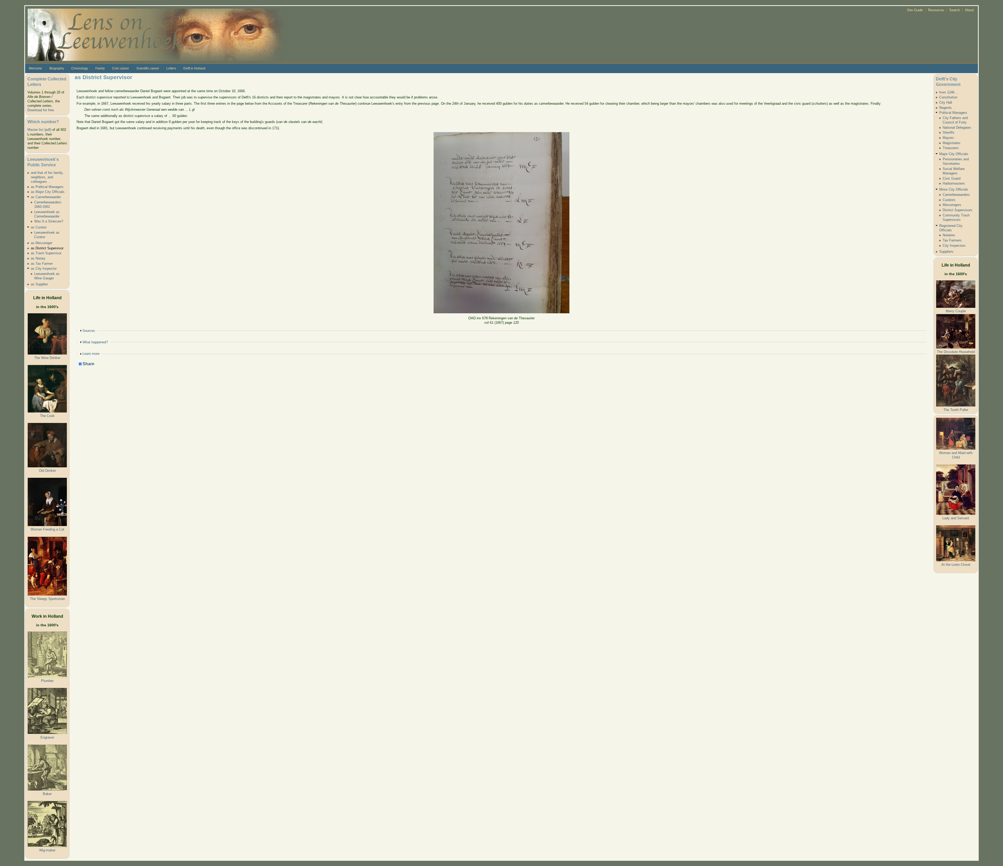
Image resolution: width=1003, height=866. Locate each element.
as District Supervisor (47, 248)
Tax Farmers (952, 240)
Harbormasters (954, 183)
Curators (949, 200)
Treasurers (951, 148)
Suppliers (946, 252)
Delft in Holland (194, 68)
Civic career (120, 68)
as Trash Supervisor (46, 253)
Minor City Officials (953, 189)
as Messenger (41, 243)
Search (954, 10)
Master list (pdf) (39, 130)
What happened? (95, 342)
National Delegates (957, 127)
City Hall (945, 102)
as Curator (38, 227)
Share (87, 364)
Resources (936, 10)
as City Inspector (44, 268)
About (969, 10)
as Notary (38, 258)
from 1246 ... (949, 92)
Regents (945, 108)
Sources (89, 331)
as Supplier (39, 284)
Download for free (40, 110)
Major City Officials (953, 154)
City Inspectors (954, 246)
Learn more (91, 354)
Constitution (948, 97)
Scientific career (147, 68)
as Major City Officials (48, 192)
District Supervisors (957, 210)
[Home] (158, 34)
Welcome (35, 68)
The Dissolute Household (956, 352)
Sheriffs (948, 132)
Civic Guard (951, 178)
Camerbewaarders (956, 195)
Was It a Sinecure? (48, 221)
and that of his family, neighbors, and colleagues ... (47, 177)
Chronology (79, 68)
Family (100, 68)
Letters (171, 68)
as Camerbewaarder (46, 197)
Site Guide (915, 10)
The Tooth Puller (955, 410)
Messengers (952, 205)
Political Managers (953, 113)
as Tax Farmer (42, 264)
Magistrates (951, 143)
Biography (56, 68)
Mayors (948, 138)
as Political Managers (47, 187)
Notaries (949, 235)
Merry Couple (956, 311)
